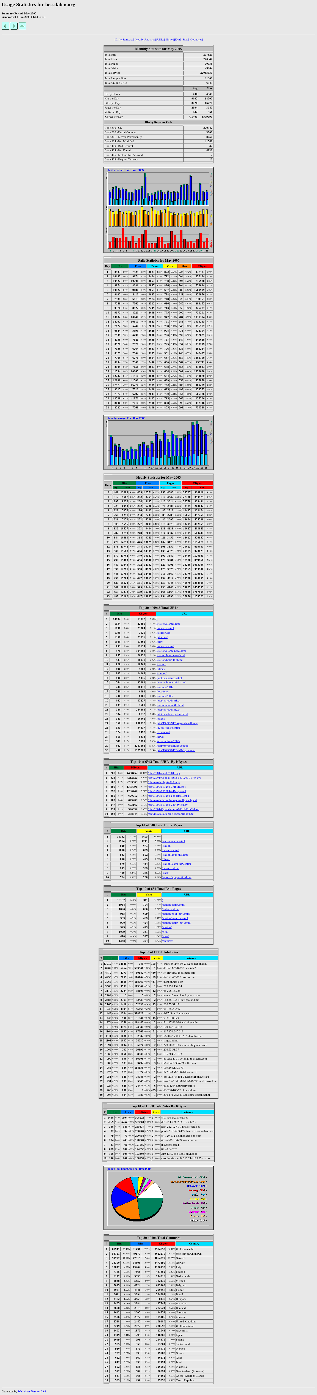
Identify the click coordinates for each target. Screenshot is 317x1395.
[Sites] (185, 39)
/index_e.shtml (165, 628)
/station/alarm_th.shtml (170, 705)
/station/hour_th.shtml (170, 659)
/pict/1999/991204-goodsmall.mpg (177, 723)
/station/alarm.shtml (168, 623)
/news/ (160, 736)
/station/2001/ (165, 687)
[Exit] (177, 39)
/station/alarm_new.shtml (171, 650)
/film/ (160, 641)
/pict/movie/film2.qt (168, 709)
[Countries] (196, 39)
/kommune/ (163, 732)
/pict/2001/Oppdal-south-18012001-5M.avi (173, 809)
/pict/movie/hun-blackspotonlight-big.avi (172, 800)
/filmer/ (161, 668)
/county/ (161, 673)
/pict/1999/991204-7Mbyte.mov (176, 750)
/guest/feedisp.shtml (168, 727)
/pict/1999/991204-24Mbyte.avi (167, 791)
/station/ (161, 664)
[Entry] (169, 39)
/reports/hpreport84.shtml (171, 682)
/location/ (162, 691)
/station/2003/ (165, 696)
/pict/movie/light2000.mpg (172, 745)
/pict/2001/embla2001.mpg (164, 773)
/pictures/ (162, 637)
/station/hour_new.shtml (171, 655)
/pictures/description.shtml (172, 714)
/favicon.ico (164, 632)
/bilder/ (161, 718)
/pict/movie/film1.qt (168, 700)
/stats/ (165, 872)
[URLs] (160, 39)
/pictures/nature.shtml (169, 678)
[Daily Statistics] (124, 39)
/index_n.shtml (165, 646)
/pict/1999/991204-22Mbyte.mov (168, 804)
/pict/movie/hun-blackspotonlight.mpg (171, 813)
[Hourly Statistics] (145, 39)
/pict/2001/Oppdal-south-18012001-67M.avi (174, 777)
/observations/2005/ (168, 741)
